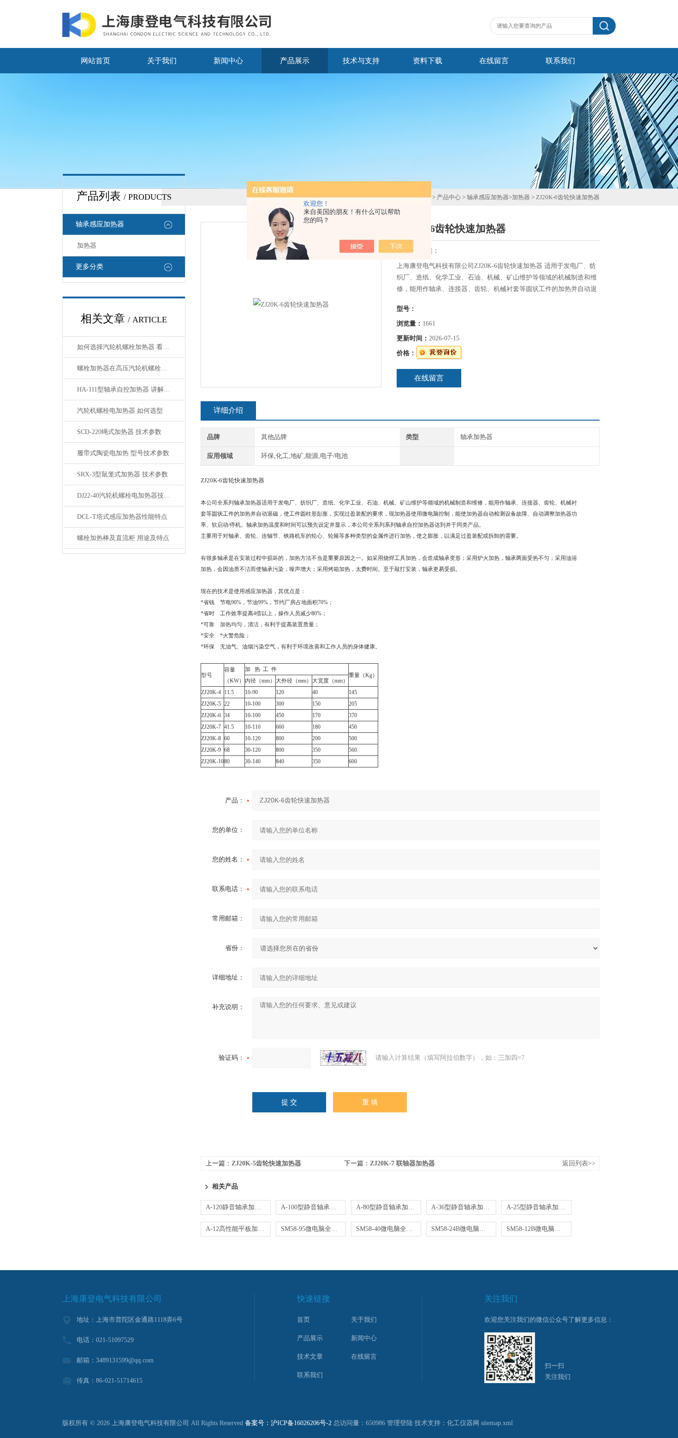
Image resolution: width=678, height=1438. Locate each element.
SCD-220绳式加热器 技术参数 (119, 431)
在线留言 (494, 61)
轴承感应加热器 (100, 224)
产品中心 (449, 197)
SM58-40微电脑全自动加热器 (388, 1228)
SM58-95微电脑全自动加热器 (313, 1228)
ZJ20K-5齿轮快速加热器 (266, 1163)
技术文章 (310, 1356)
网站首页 (95, 61)
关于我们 (162, 61)
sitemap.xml (497, 1423)
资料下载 (427, 61)
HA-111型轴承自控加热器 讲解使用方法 (130, 389)
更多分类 (89, 266)
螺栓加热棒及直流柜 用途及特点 (123, 538)
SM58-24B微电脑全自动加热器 (463, 1228)
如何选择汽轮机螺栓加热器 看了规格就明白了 (130, 347)
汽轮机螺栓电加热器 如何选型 (120, 410)
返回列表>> (578, 1163)
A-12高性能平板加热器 (238, 1228)
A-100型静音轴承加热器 (313, 1207)
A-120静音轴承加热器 (237, 1207)
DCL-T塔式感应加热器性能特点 (122, 516)
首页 (303, 1319)
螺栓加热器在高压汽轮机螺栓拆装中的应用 (130, 368)
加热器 (86, 245)
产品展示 (294, 61)
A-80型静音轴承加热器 (388, 1207)
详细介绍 (228, 410)
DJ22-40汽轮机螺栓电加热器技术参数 (130, 495)
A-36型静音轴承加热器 (463, 1207)
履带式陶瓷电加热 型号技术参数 (123, 453)
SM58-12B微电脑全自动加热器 (538, 1228)
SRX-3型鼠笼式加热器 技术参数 (122, 474)
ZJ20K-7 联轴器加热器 (402, 1163)
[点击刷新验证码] (343, 1058)
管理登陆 (400, 1423)
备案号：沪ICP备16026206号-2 (288, 1423)
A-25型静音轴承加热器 (538, 1207)
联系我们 (560, 61)
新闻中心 (228, 61)
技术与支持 (361, 61)
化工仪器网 (463, 1423)
